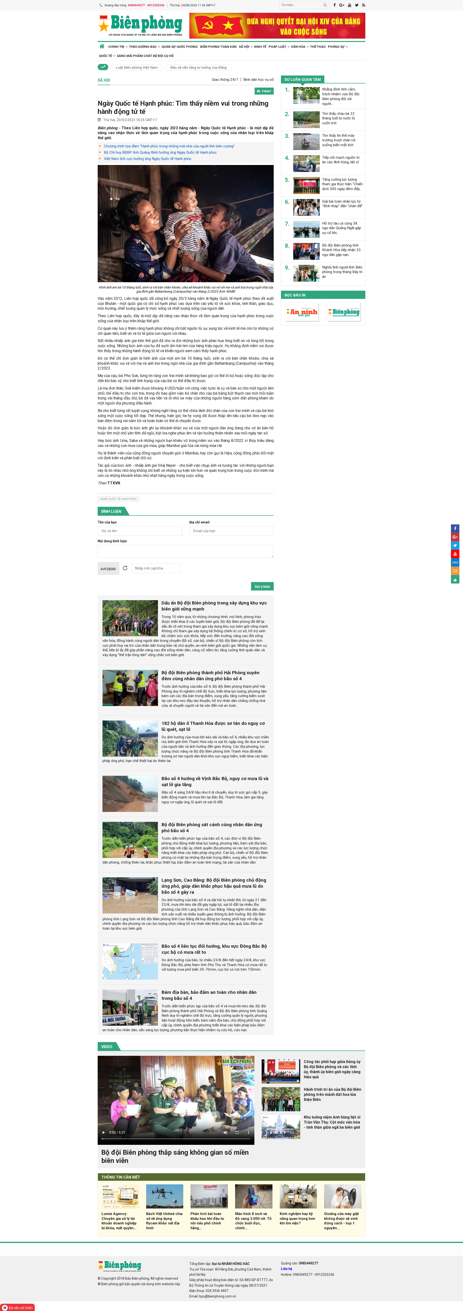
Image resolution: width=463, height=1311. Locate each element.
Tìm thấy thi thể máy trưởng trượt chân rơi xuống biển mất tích (338, 140)
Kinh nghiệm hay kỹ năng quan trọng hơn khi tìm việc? (297, 1219)
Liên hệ (286, 1269)
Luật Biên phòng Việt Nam (137, 67)
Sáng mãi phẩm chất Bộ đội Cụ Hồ (145, 56)
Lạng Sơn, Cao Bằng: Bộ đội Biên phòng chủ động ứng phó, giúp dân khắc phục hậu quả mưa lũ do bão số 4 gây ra (214, 886)
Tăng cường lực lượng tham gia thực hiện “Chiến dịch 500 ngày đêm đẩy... (342, 184)
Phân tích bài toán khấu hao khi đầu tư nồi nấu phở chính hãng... (207, 1221)
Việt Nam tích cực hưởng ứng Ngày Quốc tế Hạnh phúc (147, 159)
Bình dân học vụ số (258, 80)
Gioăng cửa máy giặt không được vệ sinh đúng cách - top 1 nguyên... (341, 1221)
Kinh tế (260, 46)
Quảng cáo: (299, 1263)
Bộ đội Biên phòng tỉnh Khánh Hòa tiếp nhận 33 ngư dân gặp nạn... (341, 250)
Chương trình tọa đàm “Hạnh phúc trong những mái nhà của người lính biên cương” (169, 146)
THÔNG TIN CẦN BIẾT (121, 1177)
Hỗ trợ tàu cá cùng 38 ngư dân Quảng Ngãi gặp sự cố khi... (341, 228)
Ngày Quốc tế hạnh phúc (118, 499)
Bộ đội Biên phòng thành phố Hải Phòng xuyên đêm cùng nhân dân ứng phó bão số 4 (210, 675)
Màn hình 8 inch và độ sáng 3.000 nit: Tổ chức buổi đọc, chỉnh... (253, 1221)
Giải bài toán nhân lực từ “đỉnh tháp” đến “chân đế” (342, 203)
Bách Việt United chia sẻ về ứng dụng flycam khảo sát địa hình (164, 1221)
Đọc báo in (295, 295)
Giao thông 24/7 (225, 80)
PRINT (266, 91)
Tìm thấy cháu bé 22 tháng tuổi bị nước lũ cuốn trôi (338, 118)
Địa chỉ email (199, 522)
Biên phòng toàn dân (218, 46)
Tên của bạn (107, 522)
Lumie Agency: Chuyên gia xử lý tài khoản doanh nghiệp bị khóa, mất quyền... (119, 1221)
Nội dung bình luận (112, 541)
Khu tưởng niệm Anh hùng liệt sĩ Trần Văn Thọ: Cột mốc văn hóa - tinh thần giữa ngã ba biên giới (332, 1122)
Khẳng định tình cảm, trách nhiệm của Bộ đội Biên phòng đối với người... (340, 96)
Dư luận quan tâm (303, 79)
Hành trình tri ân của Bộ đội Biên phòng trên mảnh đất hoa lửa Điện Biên (332, 1094)
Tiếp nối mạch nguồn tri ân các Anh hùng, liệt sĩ (341, 159)
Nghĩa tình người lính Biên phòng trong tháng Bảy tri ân (342, 272)
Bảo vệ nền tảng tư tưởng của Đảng (198, 67)
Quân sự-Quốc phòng (180, 46)
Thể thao (318, 46)
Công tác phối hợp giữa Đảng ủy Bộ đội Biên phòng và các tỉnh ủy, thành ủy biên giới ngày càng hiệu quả (332, 1069)
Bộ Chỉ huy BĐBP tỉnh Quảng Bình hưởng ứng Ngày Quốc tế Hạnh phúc (160, 152)
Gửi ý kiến (262, 587)
